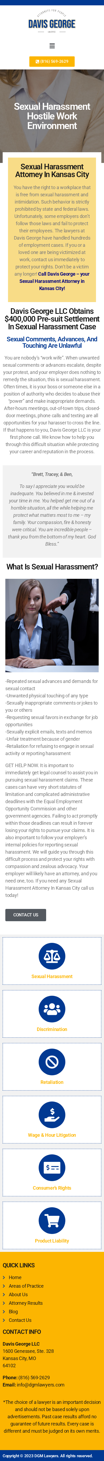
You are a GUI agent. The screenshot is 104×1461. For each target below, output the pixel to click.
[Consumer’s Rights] (52, 1167)
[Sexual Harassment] (52, 956)
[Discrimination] (52, 1009)
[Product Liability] (52, 1220)
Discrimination (52, 1029)
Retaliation (52, 1082)
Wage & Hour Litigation (52, 1135)
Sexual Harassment (51, 976)
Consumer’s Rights (52, 1188)
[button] (52, 46)
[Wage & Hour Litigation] (52, 1114)
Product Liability (52, 1241)
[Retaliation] (52, 1062)
